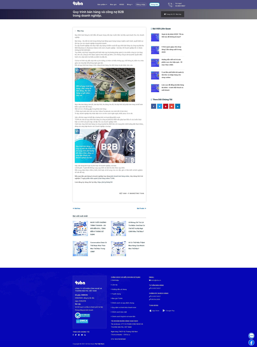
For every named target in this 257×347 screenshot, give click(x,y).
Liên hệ (114, 285)
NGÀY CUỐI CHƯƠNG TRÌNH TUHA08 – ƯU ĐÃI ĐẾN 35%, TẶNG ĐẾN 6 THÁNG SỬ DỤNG (98, 228)
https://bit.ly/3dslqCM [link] (105, 182)
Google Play (170, 311)
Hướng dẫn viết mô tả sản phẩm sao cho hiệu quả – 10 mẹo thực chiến (172, 62)
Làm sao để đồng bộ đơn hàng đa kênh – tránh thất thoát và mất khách (173, 87)
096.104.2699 (155, 299)
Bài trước (140, 208)
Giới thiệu (115, 280)
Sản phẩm (101, 4)
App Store (155, 311)
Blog (129, 4)
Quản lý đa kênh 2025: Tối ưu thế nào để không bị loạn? (172, 35)
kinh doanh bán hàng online (120, 176)
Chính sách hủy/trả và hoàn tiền (123, 316)
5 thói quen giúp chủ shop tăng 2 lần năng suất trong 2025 (171, 49)
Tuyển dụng (116, 294)
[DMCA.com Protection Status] (89, 321)
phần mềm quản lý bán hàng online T (98, 178)
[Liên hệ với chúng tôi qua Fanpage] (251, 342)
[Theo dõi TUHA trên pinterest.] (79, 335)
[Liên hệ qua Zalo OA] (251, 336)
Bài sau (77, 208)
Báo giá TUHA (117, 298)
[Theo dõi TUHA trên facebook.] (73, 335)
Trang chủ (169, 14)
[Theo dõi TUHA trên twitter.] (76, 335)
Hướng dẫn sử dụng (119, 289)
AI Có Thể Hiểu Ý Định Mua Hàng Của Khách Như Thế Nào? (136, 246)
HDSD (121, 4)
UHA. (113, 178)
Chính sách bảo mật (119, 312)
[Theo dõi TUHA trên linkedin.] (85, 335)
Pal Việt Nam (99, 344)
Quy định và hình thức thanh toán (124, 307)
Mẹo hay (178, 14)
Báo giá (113, 4)
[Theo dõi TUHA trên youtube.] (82, 335)
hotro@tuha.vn (156, 280)
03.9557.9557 (180, 6)
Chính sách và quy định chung (123, 303)
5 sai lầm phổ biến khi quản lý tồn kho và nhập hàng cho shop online (173, 74)
